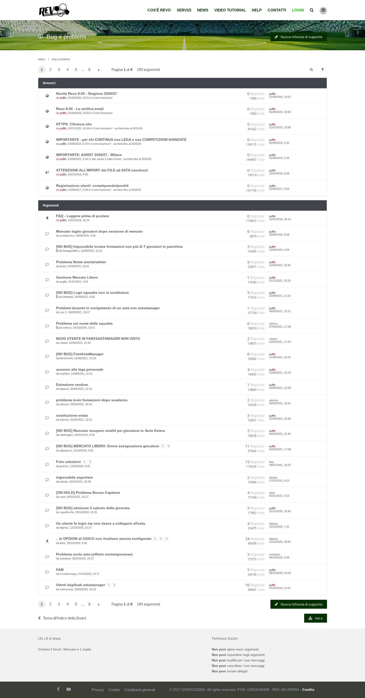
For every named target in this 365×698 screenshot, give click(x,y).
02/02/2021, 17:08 (280, 449)
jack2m (64, 466)
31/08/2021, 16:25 (280, 357)
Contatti (277, 10)
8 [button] (89, 69)
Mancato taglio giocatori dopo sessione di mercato (99, 231)
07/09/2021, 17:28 (280, 326)
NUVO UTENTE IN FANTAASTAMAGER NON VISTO (98, 339)
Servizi (184, 10)
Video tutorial (230, 10)
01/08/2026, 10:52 (280, 96)
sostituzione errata (72, 415)
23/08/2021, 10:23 (280, 372)
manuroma (66, 589)
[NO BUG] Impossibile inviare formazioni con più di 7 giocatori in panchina (119, 247)
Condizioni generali (139, 690)
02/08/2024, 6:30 (279, 142)
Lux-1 (63, 312)
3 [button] (59, 69)
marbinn (65, 373)
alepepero (66, 450)
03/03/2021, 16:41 (280, 403)
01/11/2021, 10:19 (280, 280)
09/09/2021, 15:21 (280, 311)
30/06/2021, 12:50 (280, 387)
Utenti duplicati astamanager (80, 585)
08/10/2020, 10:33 (280, 572)
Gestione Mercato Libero (77, 277)
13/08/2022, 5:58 (279, 249)
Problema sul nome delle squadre (84, 323)
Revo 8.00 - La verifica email (80, 109)
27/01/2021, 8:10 (279, 480)
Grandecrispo (68, 573)
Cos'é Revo (159, 10)
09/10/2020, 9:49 (279, 557)
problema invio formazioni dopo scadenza (91, 400)
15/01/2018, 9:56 (279, 173)
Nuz (271, 461)
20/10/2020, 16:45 (280, 511)
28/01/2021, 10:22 (280, 464)
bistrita (64, 481)
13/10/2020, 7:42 (279, 526)
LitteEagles (66, 434)
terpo (63, 266)
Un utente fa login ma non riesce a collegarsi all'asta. (101, 523)
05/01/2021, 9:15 (279, 495)
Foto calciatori (68, 462)
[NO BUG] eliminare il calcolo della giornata (93, 508)
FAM (60, 570)
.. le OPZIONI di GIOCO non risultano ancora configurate (103, 539)
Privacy (98, 690)
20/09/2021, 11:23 (280, 295)
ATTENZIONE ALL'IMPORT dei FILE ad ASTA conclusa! (102, 170)
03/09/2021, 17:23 (280, 341)
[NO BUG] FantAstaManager (80, 354)
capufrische (67, 512)
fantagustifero (71, 250)
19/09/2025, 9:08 (279, 234)
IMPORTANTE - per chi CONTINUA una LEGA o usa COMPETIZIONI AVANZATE (121, 140)
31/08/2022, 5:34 (279, 157)
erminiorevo (67, 235)
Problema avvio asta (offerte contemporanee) (94, 554)
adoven (64, 404)
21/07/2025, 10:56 (280, 127)
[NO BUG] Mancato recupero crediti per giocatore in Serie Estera (110, 431)
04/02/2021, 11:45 (280, 433)
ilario (62, 543)
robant (64, 342)
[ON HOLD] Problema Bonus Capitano (88, 493)
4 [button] (68, 69)
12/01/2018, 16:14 (280, 219)
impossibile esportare (74, 477)
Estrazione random (72, 385)
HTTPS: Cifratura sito (74, 124)
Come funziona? (102, 97)
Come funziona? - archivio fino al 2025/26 (118, 128)
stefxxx (67, 327)
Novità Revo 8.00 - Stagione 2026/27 (86, 94)
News (202, 10)
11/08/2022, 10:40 (280, 265)
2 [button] (50, 69)
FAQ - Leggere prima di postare (82, 216)
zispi (62, 496)
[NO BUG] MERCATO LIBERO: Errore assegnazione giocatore (107, 446)
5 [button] (76, 69)
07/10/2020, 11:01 (280, 588)
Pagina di (121, 69)
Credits (308, 690)
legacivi (64, 388)
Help (257, 10)
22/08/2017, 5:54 (279, 188)
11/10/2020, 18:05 (280, 541)
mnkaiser (65, 558)
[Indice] (54, 10)
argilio (63, 281)
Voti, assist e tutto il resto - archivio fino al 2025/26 (121, 158)
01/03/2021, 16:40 (280, 418)
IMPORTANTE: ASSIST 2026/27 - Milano (89, 155)
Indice (41, 59)
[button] (98, 70)
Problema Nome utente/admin (81, 262)
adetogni (68, 296)
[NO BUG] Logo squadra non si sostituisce (92, 293)
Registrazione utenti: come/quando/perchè (92, 186)
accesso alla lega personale (79, 369)
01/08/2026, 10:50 (280, 111)
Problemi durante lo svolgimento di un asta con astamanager (108, 308)
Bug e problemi (66, 36)
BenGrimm (66, 358)
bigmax (64, 527)
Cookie (114, 690)
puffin (63, 97)
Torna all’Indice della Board (64, 618)
